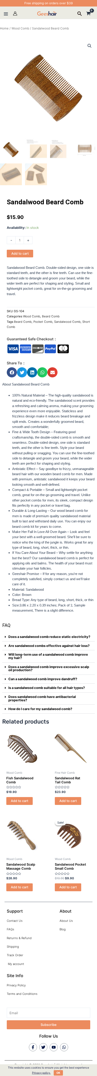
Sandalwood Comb (67, 321)
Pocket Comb (42, 321)
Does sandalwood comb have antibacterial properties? (42, 698)
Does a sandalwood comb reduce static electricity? (49, 637)
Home (4, 28)
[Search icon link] (79, 14)
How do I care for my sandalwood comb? (40, 709)
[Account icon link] (15, 13)
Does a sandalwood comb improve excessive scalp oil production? (48, 668)
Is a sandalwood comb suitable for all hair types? (46, 688)
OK (58, 1072)
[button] (12, 372)
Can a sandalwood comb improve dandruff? (42, 679)
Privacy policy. (41, 1072)
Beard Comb (51, 316)
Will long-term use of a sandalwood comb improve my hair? (48, 656)
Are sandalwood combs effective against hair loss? (49, 646)
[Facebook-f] (33, 1047)
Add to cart (20, 254)
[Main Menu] (6, 14)
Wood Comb (20, 28)
